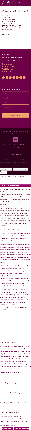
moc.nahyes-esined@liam (14, 58)
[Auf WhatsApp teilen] (13, 38)
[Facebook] (10, 77)
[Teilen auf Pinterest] (17, 38)
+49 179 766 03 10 (13, 60)
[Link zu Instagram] (15, 151)
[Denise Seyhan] (12, 3)
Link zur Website (7, 29)
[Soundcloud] (17, 77)
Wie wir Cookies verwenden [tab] (9, 185)
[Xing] (20, 77)
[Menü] (27, 3)
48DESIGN (15, 147)
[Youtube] (3, 77)
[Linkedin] (24, 77)
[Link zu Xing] (22, 151)
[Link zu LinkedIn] (26, 151)
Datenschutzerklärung (7, 425)
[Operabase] (7, 77)
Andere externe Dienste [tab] (8, 342)
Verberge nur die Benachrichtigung (20, 169)
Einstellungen (4, 172)
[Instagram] (13, 77)
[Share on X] (9, 38)
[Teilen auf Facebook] (5, 38)
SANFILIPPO (22, 145)
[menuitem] (27, 3)
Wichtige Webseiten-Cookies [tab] (9, 229)
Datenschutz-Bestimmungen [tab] (9, 412)
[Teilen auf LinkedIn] (22, 38)
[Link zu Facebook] (12, 151)
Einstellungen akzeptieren (6, 169)
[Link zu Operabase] (8, 151)
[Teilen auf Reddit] (26, 38)
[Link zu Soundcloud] (19, 151)
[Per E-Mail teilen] (15, 43)
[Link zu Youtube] (5, 151)
